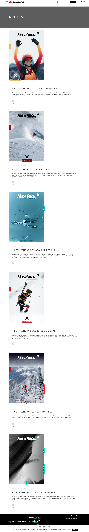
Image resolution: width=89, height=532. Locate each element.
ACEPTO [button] (75, 529)
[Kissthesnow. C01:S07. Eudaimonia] (27, 459)
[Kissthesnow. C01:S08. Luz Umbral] (27, 297)
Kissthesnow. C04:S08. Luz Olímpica (34, 88)
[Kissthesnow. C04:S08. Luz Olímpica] (27, 55)
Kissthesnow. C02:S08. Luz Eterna (33, 250)
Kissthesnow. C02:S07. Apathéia (32, 411)
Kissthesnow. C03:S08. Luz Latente (34, 169)
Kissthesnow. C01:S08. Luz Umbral (33, 331)
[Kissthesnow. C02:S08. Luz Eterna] (27, 216)
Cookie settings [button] (66, 529)
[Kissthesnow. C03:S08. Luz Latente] (27, 136)
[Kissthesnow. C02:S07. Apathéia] (27, 378)
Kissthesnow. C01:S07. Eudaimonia (33, 492)
